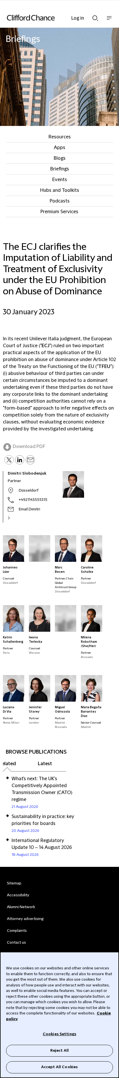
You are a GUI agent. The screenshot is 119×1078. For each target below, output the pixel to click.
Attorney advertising (25, 919)
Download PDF (29, 446)
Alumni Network (21, 907)
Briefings (59, 169)
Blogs (60, 158)
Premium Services (59, 211)
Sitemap (14, 883)
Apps (59, 147)
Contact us (16, 942)
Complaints (17, 930)
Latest (45, 763)
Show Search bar (95, 16)
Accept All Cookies (59, 1067)
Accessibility (18, 895)
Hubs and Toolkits (59, 190)
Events (59, 179)
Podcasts (60, 201)
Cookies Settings (59, 1034)
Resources (60, 137)
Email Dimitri (29, 509)
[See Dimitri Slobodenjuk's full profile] (15, 517)
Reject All (59, 1050)
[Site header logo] (51, 18)
